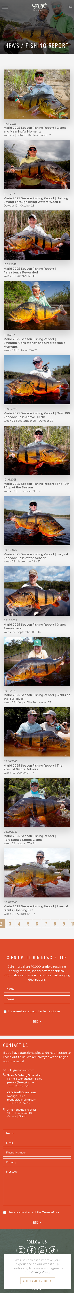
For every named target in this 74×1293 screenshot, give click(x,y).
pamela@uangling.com (21, 1082)
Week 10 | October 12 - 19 (20, 276)
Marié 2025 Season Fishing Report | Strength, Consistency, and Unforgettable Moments (35, 342)
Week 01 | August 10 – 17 (19, 913)
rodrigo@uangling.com (21, 1099)
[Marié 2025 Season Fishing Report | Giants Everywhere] (37, 590)
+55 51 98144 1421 (18, 1086)
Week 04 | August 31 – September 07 (27, 702)
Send (35, 1021)
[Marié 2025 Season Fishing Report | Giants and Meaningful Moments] (37, 94)
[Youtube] (42, 1250)
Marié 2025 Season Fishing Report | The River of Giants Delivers (33, 767)
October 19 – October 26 (19, 205)
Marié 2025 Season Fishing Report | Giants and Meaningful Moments (35, 129)
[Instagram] (20, 1250)
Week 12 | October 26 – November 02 (27, 135)
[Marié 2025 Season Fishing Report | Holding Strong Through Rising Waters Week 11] (37, 164)
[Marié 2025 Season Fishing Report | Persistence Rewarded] (37, 235)
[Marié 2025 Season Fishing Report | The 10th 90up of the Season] (37, 450)
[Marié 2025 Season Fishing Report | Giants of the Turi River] (37, 661)
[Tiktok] (53, 1250)
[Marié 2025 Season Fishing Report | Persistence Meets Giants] (37, 802)
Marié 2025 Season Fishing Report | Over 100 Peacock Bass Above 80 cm (37, 415)
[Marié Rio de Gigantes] (37, 7)
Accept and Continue (36, 1281)
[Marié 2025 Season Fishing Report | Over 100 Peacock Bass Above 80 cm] (37, 379)
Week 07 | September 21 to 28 (23, 491)
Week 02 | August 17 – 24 (20, 843)
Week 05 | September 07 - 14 (22, 632)
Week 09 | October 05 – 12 (20, 350)
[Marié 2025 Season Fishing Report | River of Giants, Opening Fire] (37, 872)
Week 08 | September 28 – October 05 (28, 420)
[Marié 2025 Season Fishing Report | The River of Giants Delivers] (37, 731)
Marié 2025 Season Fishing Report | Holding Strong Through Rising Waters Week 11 (36, 200)
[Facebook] (31, 1250)
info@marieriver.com (21, 1070)
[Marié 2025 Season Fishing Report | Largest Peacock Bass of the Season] (37, 520)
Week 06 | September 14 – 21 (22, 561)
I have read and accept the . (34, 1011)
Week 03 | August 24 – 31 (19, 773)
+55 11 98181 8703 (18, 1103)
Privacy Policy (40, 1272)
